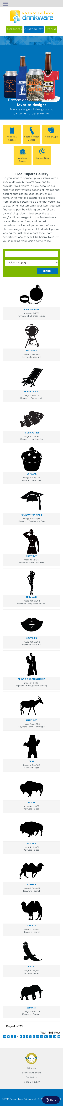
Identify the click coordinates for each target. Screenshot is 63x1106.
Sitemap (31, 1068)
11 (42, 1037)
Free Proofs (14, 29)
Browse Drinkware (31, 1073)
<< (5, 1037)
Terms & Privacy (31, 1082)
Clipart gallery (33, 29)
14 (55, 1037)
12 (46, 1037)
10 (37, 1037)
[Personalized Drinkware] (31, 12)
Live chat (51, 29)
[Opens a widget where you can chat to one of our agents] (51, 1100)
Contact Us (31, 1077)
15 (59, 1037)
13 (50, 1037)
